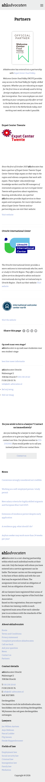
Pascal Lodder (8, 733)
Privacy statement (10, 637)
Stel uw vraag (8, 395)
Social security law (10, 756)
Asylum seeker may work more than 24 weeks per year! (22, 537)
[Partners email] (35, 331)
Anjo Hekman (8, 730)
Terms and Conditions (11, 634)
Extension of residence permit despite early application (21, 516)
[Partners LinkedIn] (31, 331)
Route (4, 630)
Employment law (9, 752)
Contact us (21, 456)
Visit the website (9, 320)
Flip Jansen (7, 737)
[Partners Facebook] (23, 331)
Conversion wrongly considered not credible (22, 480)
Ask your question (10, 648)
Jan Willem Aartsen (10, 726)
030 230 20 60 (24, 377)
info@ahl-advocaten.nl (12, 384)
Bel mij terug (7, 389)
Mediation (6, 770)
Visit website (7, 215)
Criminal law (7, 759)
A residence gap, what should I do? (17, 526)
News (4, 651)
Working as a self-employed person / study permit (21, 491)
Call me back (7, 644)
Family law (6, 766)
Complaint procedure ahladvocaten (18, 641)
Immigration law (9, 763)
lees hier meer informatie (13, 361)
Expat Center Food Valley (24, 73)
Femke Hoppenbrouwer (12, 741)
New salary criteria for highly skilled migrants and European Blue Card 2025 (22, 503)
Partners (6, 658)
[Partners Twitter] (27, 331)
